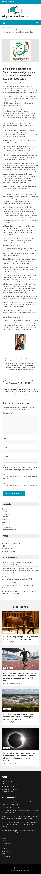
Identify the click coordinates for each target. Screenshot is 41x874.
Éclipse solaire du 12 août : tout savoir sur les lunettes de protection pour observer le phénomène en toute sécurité (20, 585)
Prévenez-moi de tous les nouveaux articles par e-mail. (20, 487)
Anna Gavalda (19, 83)
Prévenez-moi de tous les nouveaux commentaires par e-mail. (20, 478)
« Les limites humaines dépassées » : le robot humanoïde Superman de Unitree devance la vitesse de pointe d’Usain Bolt (20, 570)
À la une (4, 512)
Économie (5, 517)
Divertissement (7, 527)
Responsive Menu (37, 2)
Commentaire (8, 413)
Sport (5, 65)
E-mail (5, 447)
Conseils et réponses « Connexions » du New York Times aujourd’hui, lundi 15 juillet (20, 382)
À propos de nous (7, 541)
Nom (5, 438)
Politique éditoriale (8, 549)
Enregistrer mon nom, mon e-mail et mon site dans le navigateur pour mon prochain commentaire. (20, 469)
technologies (6, 522)
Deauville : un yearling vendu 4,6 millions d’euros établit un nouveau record (20, 637)
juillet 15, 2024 (8, 83)
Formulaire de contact (9, 530)
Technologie (8, 668)
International (6, 514)
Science (6, 748)
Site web (6, 456)
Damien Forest (17, 642)
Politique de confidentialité (11, 543)
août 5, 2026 (7, 763)
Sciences (4, 519)
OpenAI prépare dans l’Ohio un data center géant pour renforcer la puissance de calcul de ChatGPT (20, 716)
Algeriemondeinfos (25, 868)
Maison (4, 509)
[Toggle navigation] (4, 22)
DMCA (3, 546)
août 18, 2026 (7, 642)
